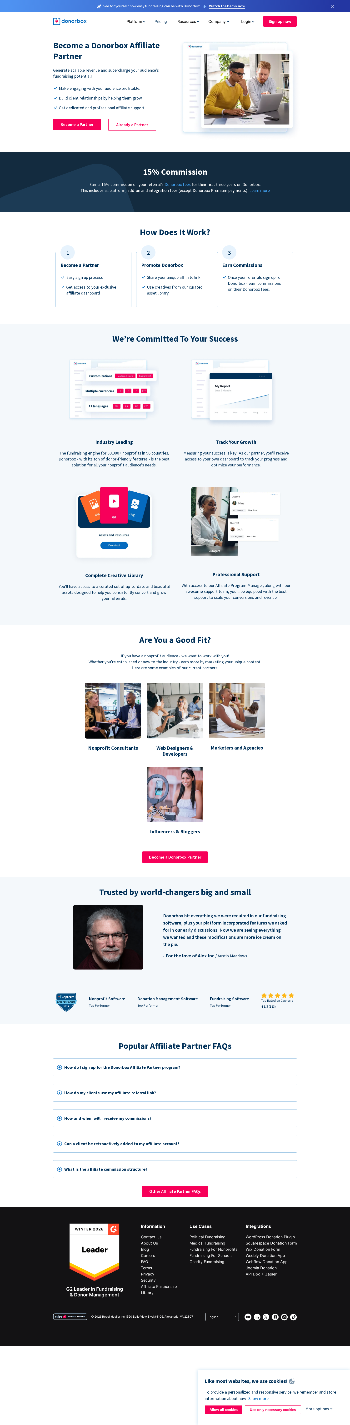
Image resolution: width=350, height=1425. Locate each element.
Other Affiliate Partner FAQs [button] (175, 1191)
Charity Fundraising (207, 1261)
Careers (148, 1255)
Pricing (161, 21)
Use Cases (201, 1226)
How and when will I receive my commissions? (107, 1118)
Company (217, 21)
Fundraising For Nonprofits (213, 1249)
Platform (134, 21)
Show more (258, 1398)
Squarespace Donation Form (271, 1243)
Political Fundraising (207, 1237)
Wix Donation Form (263, 1249)
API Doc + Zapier (261, 1274)
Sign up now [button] (280, 21)
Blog (145, 1249)
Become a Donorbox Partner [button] (175, 857)
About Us (149, 1243)
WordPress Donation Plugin (270, 1237)
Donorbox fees (178, 184)
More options (317, 1408)
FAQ (144, 1261)
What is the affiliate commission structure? (105, 1169)
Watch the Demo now (227, 6)
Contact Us (151, 1237)
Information (153, 1226)
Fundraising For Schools (211, 1255)
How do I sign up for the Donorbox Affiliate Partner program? (122, 1067)
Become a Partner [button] (77, 124)
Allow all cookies (224, 1410)
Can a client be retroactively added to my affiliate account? (121, 1143)
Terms (146, 1267)
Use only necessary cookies (273, 1410)
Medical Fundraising (207, 1243)
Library (147, 1292)
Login (246, 21)
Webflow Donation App (267, 1261)
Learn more (259, 190)
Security (148, 1280)
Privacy (147, 1274)
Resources (186, 21)
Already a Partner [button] (132, 124)
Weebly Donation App (265, 1255)
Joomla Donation (261, 1267)
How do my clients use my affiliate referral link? (110, 1092)
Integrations (258, 1226)
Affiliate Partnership (159, 1286)
